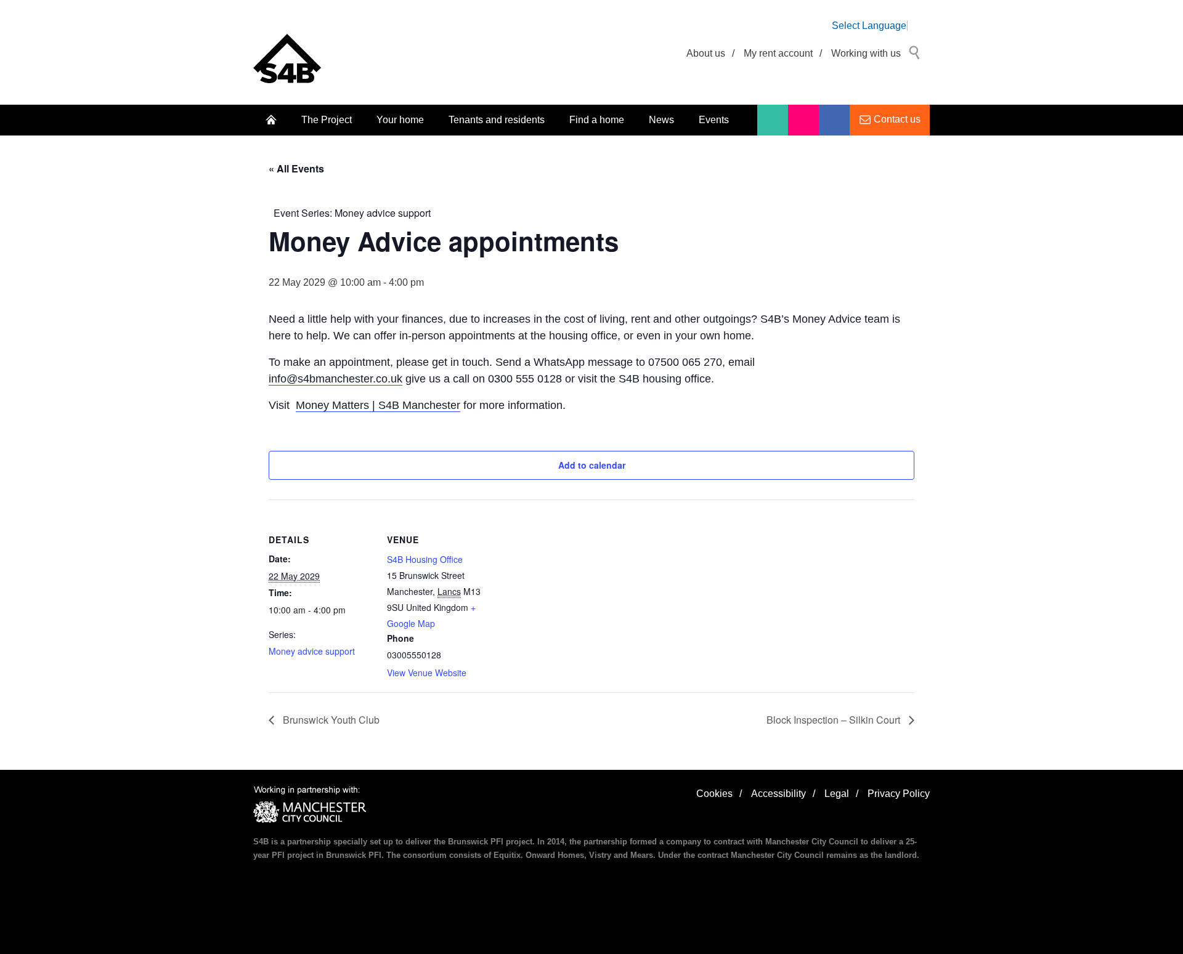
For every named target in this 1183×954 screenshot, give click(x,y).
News (661, 120)
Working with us (866, 53)
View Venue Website (426, 672)
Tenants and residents (497, 120)
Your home (400, 120)
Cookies (714, 793)
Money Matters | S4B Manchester (378, 405)
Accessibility (778, 793)
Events (714, 120)
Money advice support (312, 651)
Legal (836, 793)
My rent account (778, 53)
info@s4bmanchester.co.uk (335, 379)
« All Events (296, 168)
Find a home (596, 120)
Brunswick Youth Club (330, 720)
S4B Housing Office (425, 559)
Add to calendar (591, 465)
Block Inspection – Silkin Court (834, 720)
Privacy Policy (899, 793)
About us (705, 53)
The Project (326, 120)
